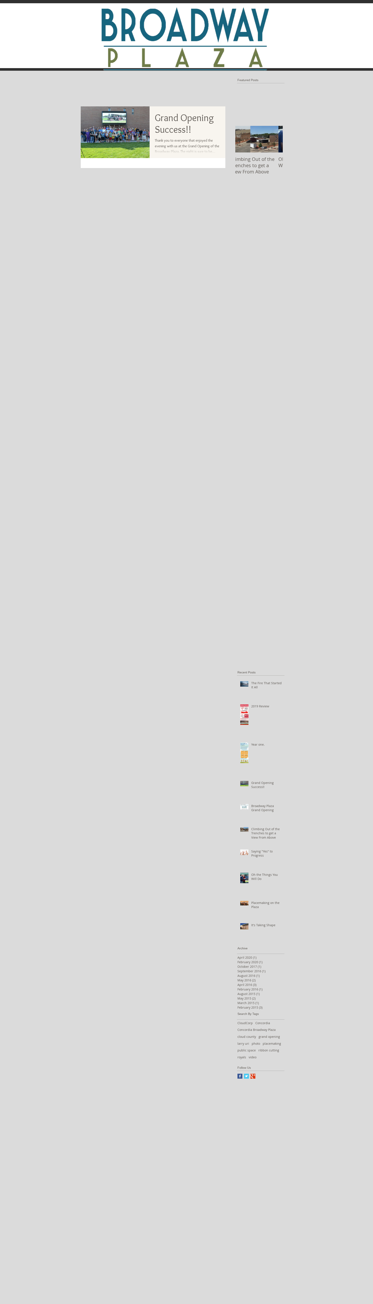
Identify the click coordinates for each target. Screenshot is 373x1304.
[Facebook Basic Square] (239, 1076)
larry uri (243, 1043)
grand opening (269, 1037)
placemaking (272, 1043)
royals (241, 1057)
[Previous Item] (242, 139)
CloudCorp (245, 1023)
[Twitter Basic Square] (246, 1076)
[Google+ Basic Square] (252, 1076)
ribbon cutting (268, 1050)
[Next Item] (276, 139)
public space (246, 1050)
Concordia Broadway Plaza (256, 1030)
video (252, 1057)
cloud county (246, 1037)
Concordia (262, 1023)
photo (256, 1043)
